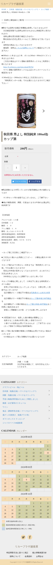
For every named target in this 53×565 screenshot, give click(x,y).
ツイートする (20, 181)
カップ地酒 (45, 9)
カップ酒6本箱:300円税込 (41, 298)
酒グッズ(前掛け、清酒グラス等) (16, 415)
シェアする (35, 181)
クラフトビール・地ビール (13, 387)
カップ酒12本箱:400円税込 (37, 304)
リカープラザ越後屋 (12, 3)
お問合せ (39, 556)
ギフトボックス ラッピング (14, 419)
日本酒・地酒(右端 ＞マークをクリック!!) (23, 9)
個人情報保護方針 (39, 553)
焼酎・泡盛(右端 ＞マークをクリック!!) (18, 395)
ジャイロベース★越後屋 (12, 423)
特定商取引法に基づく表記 (17, 553)
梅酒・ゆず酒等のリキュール (14, 403)
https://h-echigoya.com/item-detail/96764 (18, 67)
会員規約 (28, 556)
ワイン (5, 407)
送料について (15, 556)
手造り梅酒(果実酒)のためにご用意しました (20, 399)
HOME (4, 9)
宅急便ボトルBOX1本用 (40, 293)
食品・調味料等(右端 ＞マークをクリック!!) (20, 411)
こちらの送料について (25, 48)
